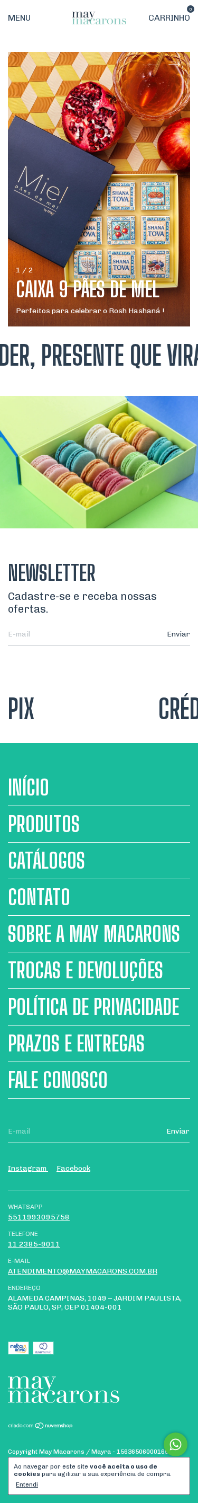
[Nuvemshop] (41, 1426)
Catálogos (46, 860)
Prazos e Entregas (76, 1043)
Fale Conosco (58, 1080)
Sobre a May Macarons (94, 934)
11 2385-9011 (34, 1244)
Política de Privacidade (93, 1007)
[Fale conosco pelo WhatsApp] (175, 1444)
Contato (39, 897)
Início (28, 787)
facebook (73, 1168)
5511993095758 (39, 1217)
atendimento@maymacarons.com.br (82, 1271)
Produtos (44, 824)
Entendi (27, 1484)
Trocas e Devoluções (85, 970)
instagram (28, 1168)
